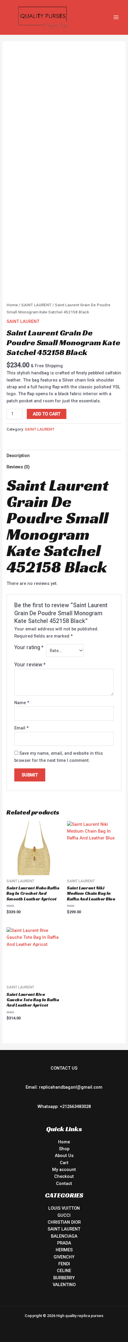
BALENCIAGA (64, 1236)
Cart (64, 1162)
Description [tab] (18, 455)
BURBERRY (64, 1277)
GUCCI (64, 1215)
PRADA (64, 1243)
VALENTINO (64, 1284)
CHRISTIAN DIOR (64, 1222)
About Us (64, 1155)
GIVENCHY (64, 1257)
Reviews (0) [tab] (18, 467)
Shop (64, 1148)
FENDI (64, 1263)
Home (12, 305)
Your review (30, 665)
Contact (64, 1183)
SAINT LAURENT (36, 305)
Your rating (28, 647)
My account (64, 1169)
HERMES (64, 1249)
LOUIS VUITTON (64, 1208)
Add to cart (46, 414)
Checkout (64, 1176)
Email (21, 728)
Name (21, 702)
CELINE (64, 1270)
